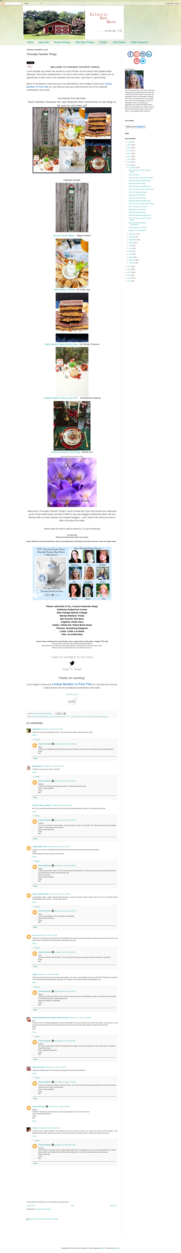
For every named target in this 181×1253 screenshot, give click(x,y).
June (131, 248)
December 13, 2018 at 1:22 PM (59, 894)
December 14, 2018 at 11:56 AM (65, 744)
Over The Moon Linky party (138, 207)
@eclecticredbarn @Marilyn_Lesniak (43, 716)
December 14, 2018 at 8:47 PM (65, 1041)
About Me (44, 42)
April (130, 254)
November (132, 234)
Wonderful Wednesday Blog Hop (140, 180)
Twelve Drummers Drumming (65, 452)
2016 (129, 269)
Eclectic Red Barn (74, 619)
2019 (129, 162)
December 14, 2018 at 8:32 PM (65, 952)
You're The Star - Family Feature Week (141, 204)
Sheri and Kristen (38, 1067)
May (130, 251)
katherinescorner (60, 716)
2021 (129, 156)
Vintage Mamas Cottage (74, 612)
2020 (129, 159)
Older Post (113, 1205)
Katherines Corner (77, 609)
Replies (37, 740)
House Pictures (62, 42)
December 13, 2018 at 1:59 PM (46, 935)
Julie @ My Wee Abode (40, 894)
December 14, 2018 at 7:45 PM (65, 820)
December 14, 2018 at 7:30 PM (55, 1067)
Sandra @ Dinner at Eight (41, 805)
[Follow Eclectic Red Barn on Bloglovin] (135, 128)
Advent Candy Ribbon (64, 235)
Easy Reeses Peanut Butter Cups (61, 344)
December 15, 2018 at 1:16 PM (65, 1082)
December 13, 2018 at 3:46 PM (80, 1018)
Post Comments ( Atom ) (44, 1209)
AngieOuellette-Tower (39, 846)
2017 (129, 266)
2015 (129, 272)
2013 (129, 278)
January (132, 263)
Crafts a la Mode (75, 631)
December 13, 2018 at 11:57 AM (59, 846)
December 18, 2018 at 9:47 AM (65, 1145)
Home (30, 42)
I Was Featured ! (139, 42)
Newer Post (31, 1205)
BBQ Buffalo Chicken (64, 289)
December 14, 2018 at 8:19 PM (65, 911)
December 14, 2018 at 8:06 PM (65, 866)
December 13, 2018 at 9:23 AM (52, 729)
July (130, 245)
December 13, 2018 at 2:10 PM (48, 974)
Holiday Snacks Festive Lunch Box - (62, 398)
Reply (34, 735)
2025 (129, 145)
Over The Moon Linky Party (138, 192)
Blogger (117, 1248)
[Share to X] (62, 713)
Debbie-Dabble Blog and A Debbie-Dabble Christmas (50, 1018)
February (132, 260)
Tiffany (34, 974)
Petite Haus (77, 622)
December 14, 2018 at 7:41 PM (65, 781)
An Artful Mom (75, 634)
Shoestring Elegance (77, 628)
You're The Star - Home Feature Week (141, 189)
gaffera (103, 1248)
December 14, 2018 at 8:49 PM (59, 1106)
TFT (68, 716)
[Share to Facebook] (65, 713)
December (132, 167)
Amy (34, 935)
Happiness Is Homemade (137, 195)
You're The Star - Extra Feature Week (141, 178)
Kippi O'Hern (36, 729)
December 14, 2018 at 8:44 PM (65, 991)
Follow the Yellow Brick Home (76, 625)
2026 (129, 142)
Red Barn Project (85, 42)
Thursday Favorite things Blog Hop (97, 716)
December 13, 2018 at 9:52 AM (53, 766)
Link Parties (119, 42)
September (133, 240)
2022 (129, 153)
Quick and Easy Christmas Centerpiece (137, 223)
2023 (129, 151)
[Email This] (56, 713)
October (132, 237)
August (131, 243)
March (131, 257)
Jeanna (35, 1128)
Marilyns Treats (76, 616)
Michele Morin (37, 766)
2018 (129, 165)
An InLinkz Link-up (72, 694)
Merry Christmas (134, 175)
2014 (129, 275)
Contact (103, 42)
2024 (129, 148)
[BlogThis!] (59, 713)
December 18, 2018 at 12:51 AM (49, 1128)
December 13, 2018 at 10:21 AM (61, 805)
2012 (129, 281)
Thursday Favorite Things (78, 716)
